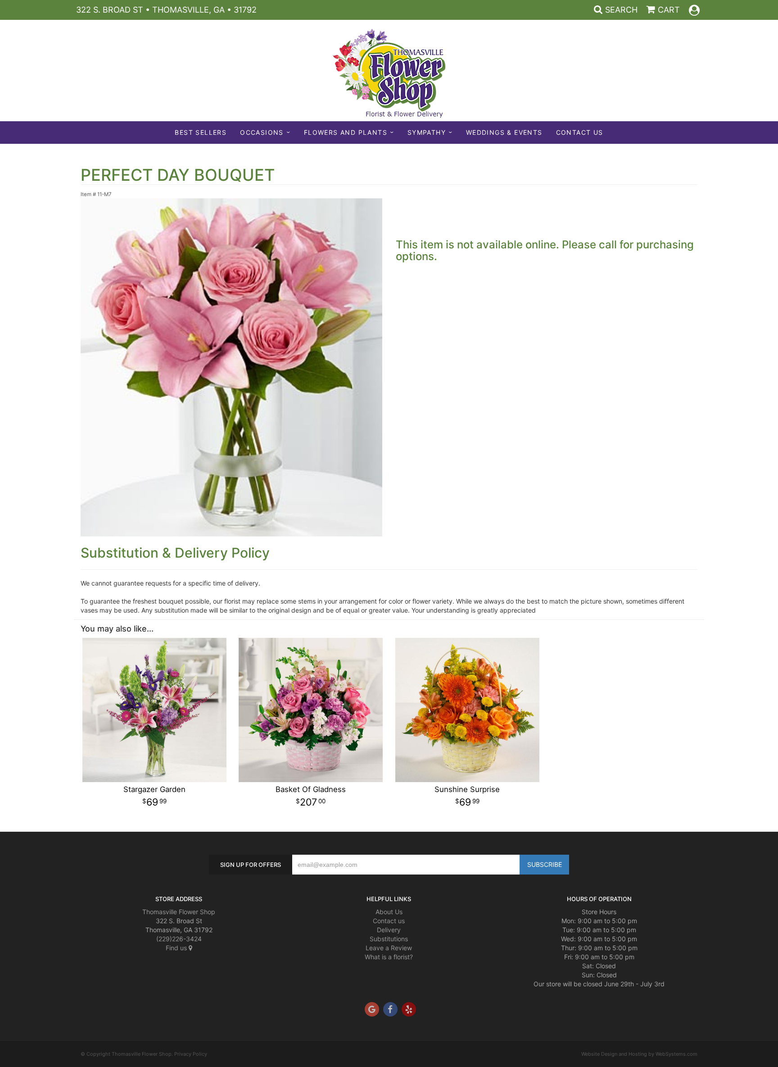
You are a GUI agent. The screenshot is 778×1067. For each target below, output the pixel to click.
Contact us (389, 921)
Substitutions (389, 939)
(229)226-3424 (179, 939)
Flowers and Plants (345, 132)
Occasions (262, 132)
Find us (177, 948)
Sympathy (426, 132)
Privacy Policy (190, 1054)
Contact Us (579, 132)
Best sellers (200, 132)
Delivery (389, 930)
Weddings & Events (504, 132)
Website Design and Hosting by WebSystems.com (639, 1054)
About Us (389, 912)
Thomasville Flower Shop (178, 912)
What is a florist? (389, 957)
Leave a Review (389, 948)
